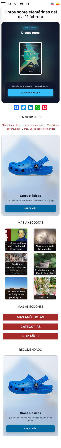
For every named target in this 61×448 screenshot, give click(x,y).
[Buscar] (15, 4)
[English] (52, 4)
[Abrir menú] (3, 4)
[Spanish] (58, 4)
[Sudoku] (21, 4)
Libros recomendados (34, 125)
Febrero (10, 128)
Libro (18, 128)
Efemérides (8, 125)
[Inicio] (9, 4)
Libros (18, 125)
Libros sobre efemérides (42, 128)
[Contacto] (27, 4)
